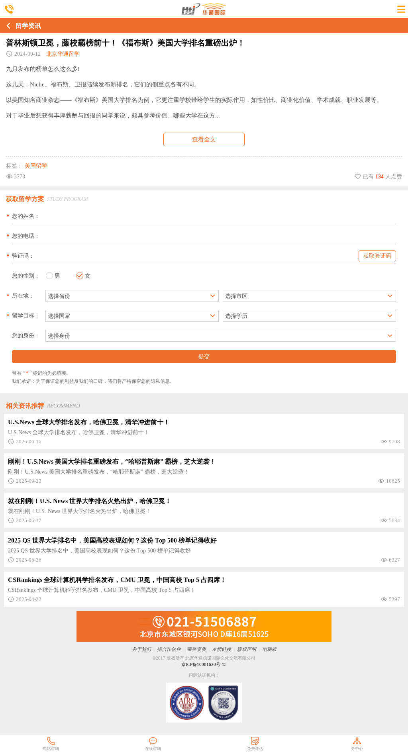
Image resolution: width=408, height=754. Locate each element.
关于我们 (141, 649)
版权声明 (246, 649)
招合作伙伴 (169, 649)
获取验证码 (377, 256)
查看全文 (204, 139)
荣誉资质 (196, 649)
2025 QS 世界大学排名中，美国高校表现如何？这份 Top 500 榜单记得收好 (112, 540)
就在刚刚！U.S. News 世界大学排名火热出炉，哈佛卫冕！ (89, 500)
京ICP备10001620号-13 (204, 664)
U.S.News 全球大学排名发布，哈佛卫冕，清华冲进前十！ (89, 422)
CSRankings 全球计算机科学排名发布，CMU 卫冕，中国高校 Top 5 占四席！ (117, 579)
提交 (204, 356)
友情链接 (221, 649)
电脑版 (269, 649)
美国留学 (36, 166)
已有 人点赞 (381, 177)
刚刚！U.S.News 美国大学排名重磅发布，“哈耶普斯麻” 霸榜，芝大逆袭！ (112, 461)
